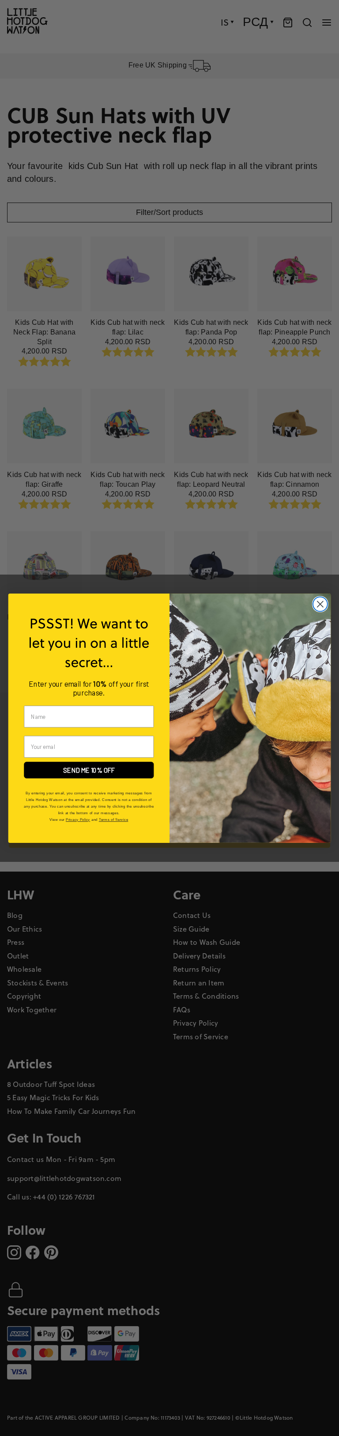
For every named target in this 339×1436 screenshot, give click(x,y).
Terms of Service (113, 819)
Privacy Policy (78, 819)
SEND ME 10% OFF (89, 770)
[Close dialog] (320, 604)
